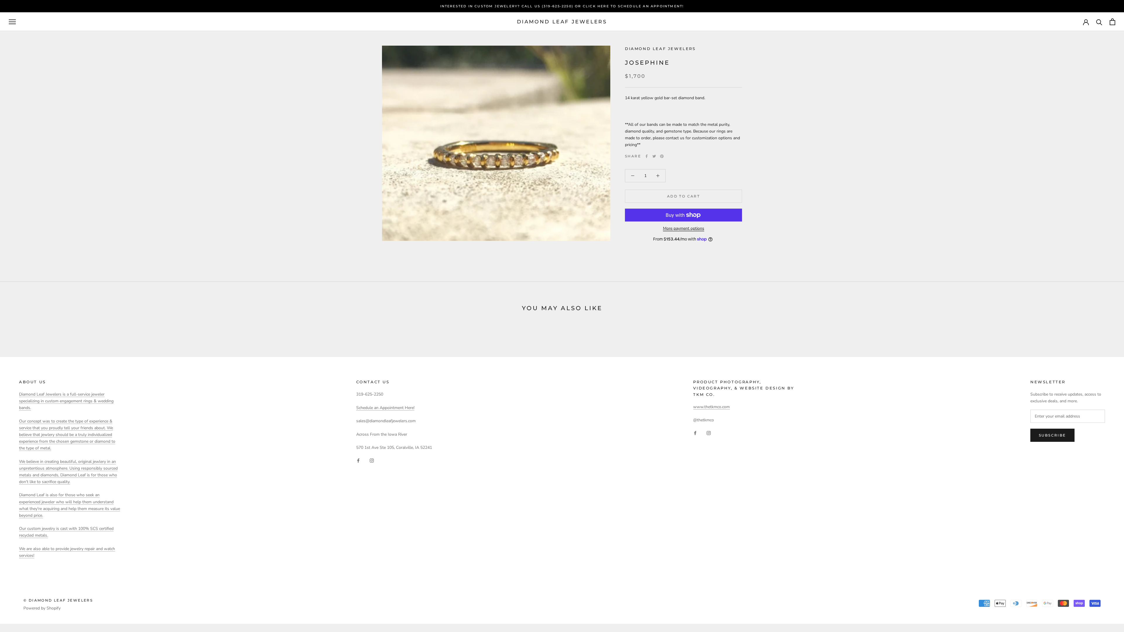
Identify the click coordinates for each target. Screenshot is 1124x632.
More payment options (683, 228)
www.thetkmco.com (711, 407)
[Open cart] (1112, 21)
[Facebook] (646, 156)
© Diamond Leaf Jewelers (58, 600)
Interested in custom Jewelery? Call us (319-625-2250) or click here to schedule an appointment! (562, 6)
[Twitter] (654, 156)
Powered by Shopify (42, 608)
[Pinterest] (662, 156)
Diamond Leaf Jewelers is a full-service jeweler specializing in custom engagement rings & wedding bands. (66, 401)
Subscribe (1052, 435)
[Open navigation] (12, 21)
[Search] (1099, 22)
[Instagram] (372, 460)
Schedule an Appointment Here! (385, 408)
